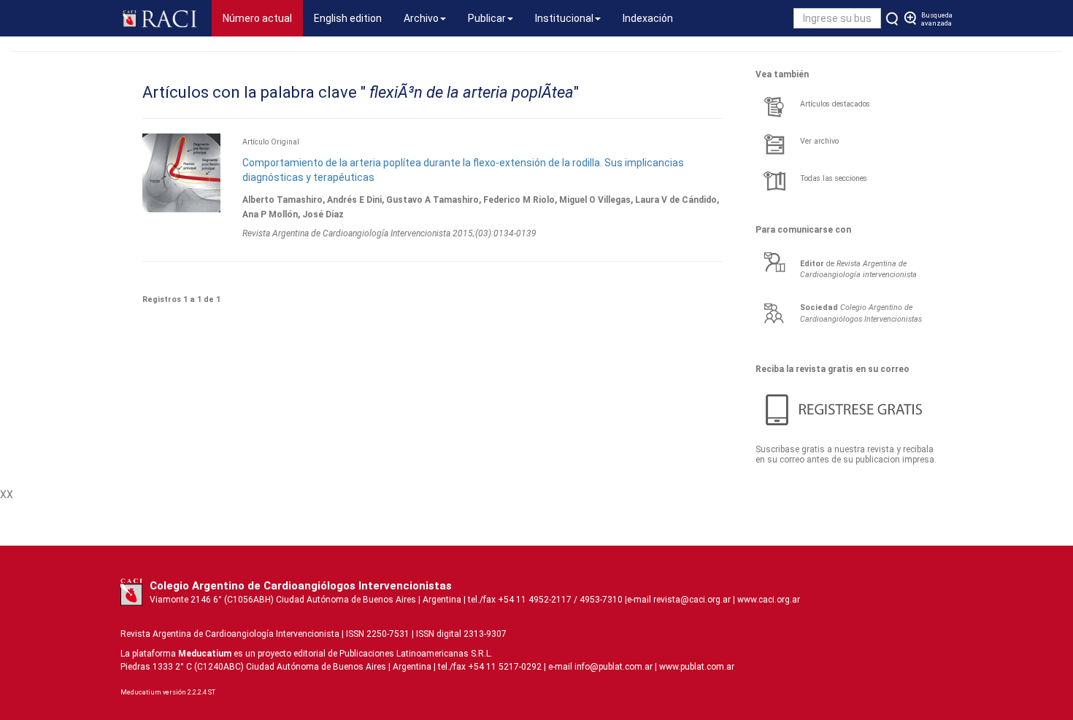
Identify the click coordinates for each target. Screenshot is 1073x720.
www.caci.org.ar (768, 600)
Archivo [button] (421, 18)
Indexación (648, 18)
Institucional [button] (564, 18)
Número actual (263, 18)
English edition (348, 18)
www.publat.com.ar (695, 667)
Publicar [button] (487, 18)
